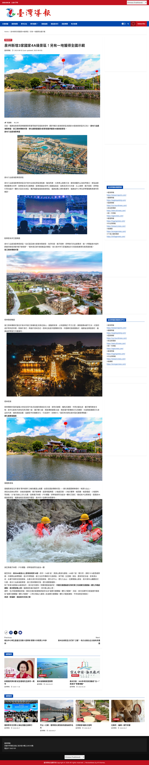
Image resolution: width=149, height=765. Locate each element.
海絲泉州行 (54, 24)
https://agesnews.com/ (115, 216)
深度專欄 (65, 24)
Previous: (25, 640)
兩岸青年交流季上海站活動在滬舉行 (18, 725)
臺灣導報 (7, 50)
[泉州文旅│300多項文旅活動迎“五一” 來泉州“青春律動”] (85, 668)
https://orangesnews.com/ (116, 231)
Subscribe (141, 24)
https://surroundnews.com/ (117, 205)
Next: (79, 640)
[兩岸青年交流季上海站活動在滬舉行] (21, 711)
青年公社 (24, 24)
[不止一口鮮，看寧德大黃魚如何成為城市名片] (57, 711)
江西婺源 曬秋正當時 (84, 725)
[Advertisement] (52, 613)
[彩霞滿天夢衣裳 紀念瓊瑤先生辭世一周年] (19, 668)
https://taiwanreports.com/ (116, 195)
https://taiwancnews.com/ (116, 226)
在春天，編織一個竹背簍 (120, 725)
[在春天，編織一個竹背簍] (128, 711)
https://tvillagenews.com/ (116, 236)
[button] (128, 24)
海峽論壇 (44, 24)
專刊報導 (33, 24)
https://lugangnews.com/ (116, 221)
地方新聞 (74, 24)
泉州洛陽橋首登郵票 (45, 681)
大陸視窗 (5, 24)
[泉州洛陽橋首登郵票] (52, 668)
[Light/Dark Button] (124, 24)
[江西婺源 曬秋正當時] (92, 711)
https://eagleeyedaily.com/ (116, 200)
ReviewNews (90, 763)
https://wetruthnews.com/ (116, 210)
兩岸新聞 (15, 24)
